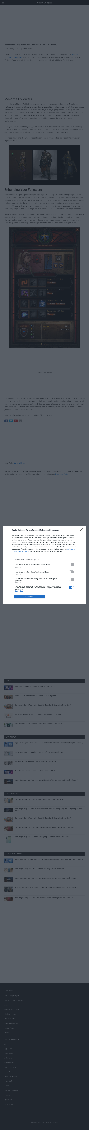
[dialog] (44, 565)
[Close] (82, 530)
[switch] (71, 564)
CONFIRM (30, 596)
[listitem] (44, 560)
